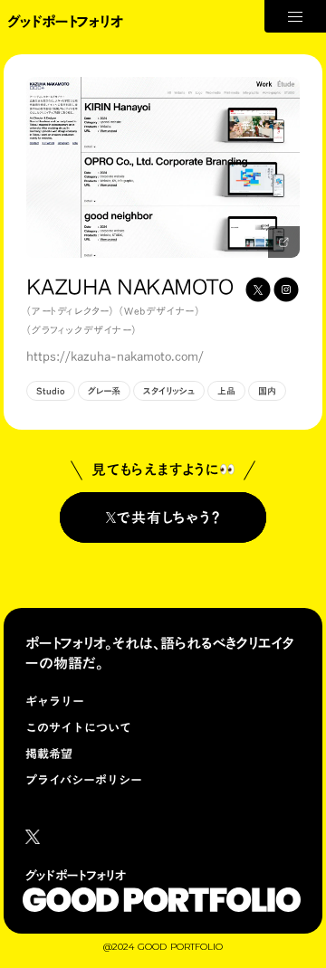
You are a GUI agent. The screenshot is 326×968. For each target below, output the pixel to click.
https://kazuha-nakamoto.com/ (115, 357)
